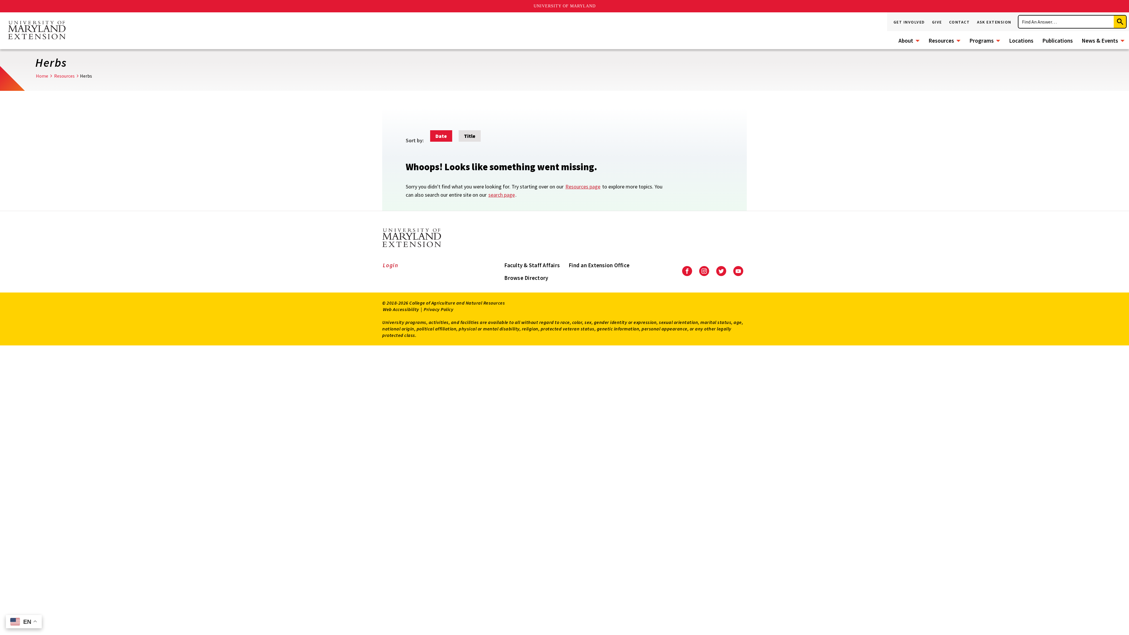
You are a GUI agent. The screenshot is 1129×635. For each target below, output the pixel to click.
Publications (1057, 40)
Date (441, 136)
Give (937, 22)
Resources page (582, 186)
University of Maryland (565, 6)
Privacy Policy (438, 309)
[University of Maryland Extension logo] (36, 30)
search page (501, 194)
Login (390, 265)
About (905, 40)
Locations (1021, 40)
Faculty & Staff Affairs (532, 265)
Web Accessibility (401, 309)
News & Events (1100, 40)
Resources (941, 40)
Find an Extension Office (599, 265)
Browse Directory (526, 277)
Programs (981, 40)
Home (42, 76)
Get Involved (909, 22)
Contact (959, 22)
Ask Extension (994, 22)
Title (469, 136)
